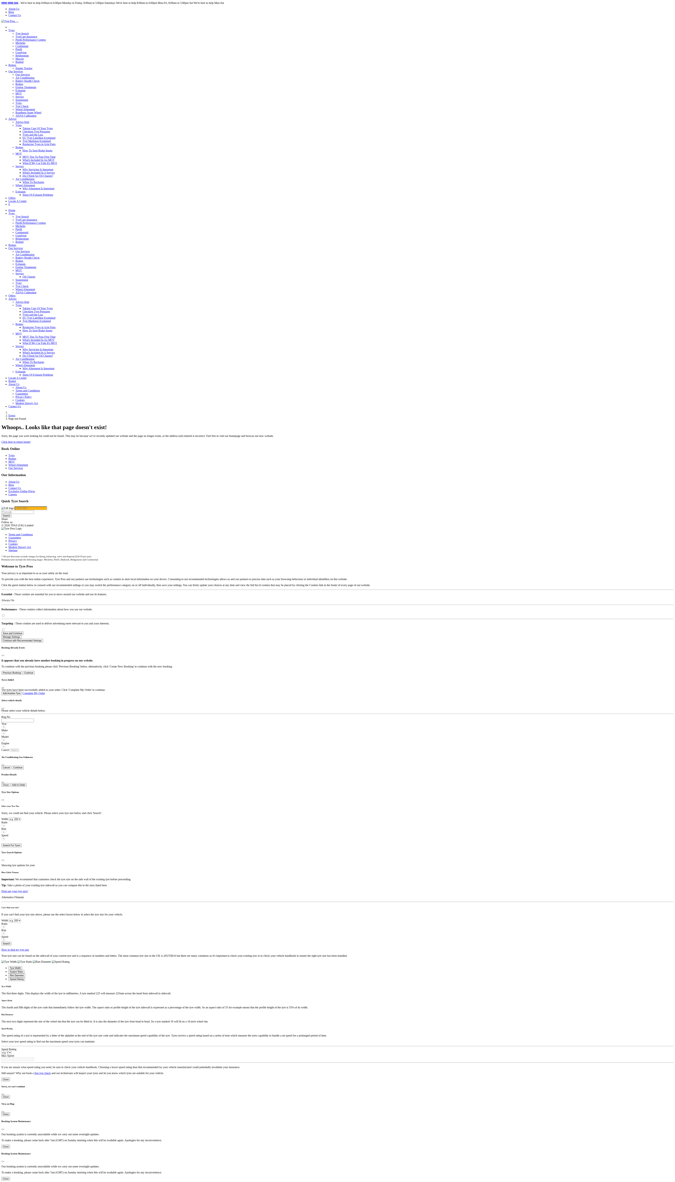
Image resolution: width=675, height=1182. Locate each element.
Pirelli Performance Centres (30, 39)
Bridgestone (22, 55)
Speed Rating (8, 1049)
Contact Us (14, 15)
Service (19, 96)
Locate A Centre (17, 201)
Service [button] (19, 166)
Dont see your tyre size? (14, 891)
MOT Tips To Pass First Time (39, 156)
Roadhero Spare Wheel (28, 112)
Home (11, 210)
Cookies (20, 400)
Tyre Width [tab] (15, 968)
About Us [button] (13, 384)
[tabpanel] (337, 990)
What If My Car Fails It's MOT (39, 163)
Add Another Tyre (11, 693)
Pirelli (18, 49)
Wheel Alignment (25, 109)
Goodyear (21, 52)
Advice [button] (12, 118)
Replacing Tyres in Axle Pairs (39, 144)
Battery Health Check (27, 80)
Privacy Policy (23, 396)
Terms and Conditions (27, 390)
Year (4, 723)
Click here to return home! (16, 441)
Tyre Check (21, 106)
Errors (11, 415)
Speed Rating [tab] (17, 979)
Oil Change (28, 276)
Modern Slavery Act (26, 403)
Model (5, 736)
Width (4, 819)
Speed (4, 835)
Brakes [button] (19, 147)
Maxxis (19, 58)
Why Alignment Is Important (38, 188)
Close (6, 785)
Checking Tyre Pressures (36, 131)
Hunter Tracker (23, 68)
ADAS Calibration (25, 115)
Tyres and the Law (32, 134)
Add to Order (18, 785)
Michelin (20, 42)
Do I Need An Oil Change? (37, 175)
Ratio (4, 822)
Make (4, 730)
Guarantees (21, 393)
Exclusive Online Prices (21, 491)
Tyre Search (22, 33)
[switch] (3, 615)
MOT (18, 93)
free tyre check (42, 1073)
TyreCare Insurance (26, 36)
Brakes (12, 65)
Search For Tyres (11, 845)
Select (14, 750)
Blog (11, 12)
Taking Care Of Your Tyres (37, 128)
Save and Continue (12, 633)
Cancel (6, 767)
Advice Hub (22, 122)
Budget (19, 61)
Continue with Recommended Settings (22, 640)
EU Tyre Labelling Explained (38, 137)
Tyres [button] (11, 30)
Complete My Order (33, 693)
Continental (21, 46)
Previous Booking (12, 672)
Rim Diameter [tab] (17, 975)
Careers (12, 494)
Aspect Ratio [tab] (16, 971)
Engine (5, 743)
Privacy (12, 540)
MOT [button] (18, 153)
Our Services (22, 74)
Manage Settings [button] (11, 637)
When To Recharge (33, 182)
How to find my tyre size (15, 949)
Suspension (21, 99)
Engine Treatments (25, 87)
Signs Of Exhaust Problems (37, 194)
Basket (12, 381)
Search (6, 515)
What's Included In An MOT (38, 160)
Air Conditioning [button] (24, 178)
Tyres (18, 103)
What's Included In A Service (38, 172)
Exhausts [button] (20, 191)
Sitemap (12, 550)
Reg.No (5, 716)
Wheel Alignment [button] (25, 185)
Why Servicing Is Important (37, 169)
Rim (3, 828)
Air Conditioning (24, 77)
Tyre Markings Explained (36, 141)
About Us (13, 8)
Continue (28, 672)
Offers (11, 197)
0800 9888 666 (9, 2)
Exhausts (20, 90)
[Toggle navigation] (17, 22)
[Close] (2, 655)
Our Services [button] (15, 71)
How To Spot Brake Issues (37, 150)
